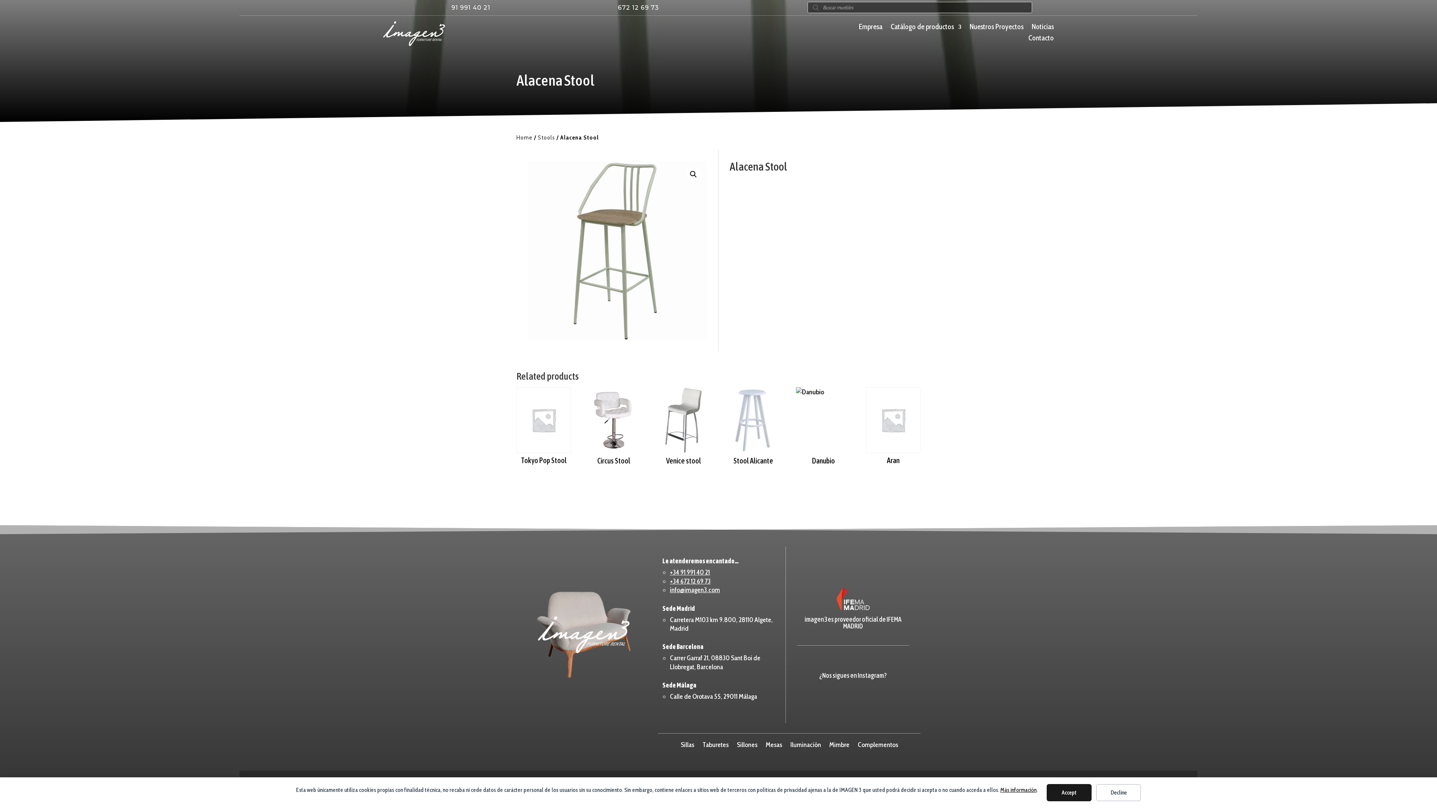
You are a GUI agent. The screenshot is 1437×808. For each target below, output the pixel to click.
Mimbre (839, 744)
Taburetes (715, 744)
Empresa (870, 27)
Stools (546, 137)
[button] (693, 174)
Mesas (774, 744)
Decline (1119, 792)
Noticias (1043, 27)
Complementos (878, 744)
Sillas (687, 744)
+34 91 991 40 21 (690, 572)
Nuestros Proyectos (996, 27)
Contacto (1041, 39)
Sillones (747, 744)
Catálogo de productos (922, 27)
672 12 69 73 (638, 7)
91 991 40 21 (470, 7)
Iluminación (805, 744)
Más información (1018, 790)
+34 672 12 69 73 (690, 581)
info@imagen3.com (695, 590)
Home (524, 137)
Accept (1069, 792)
